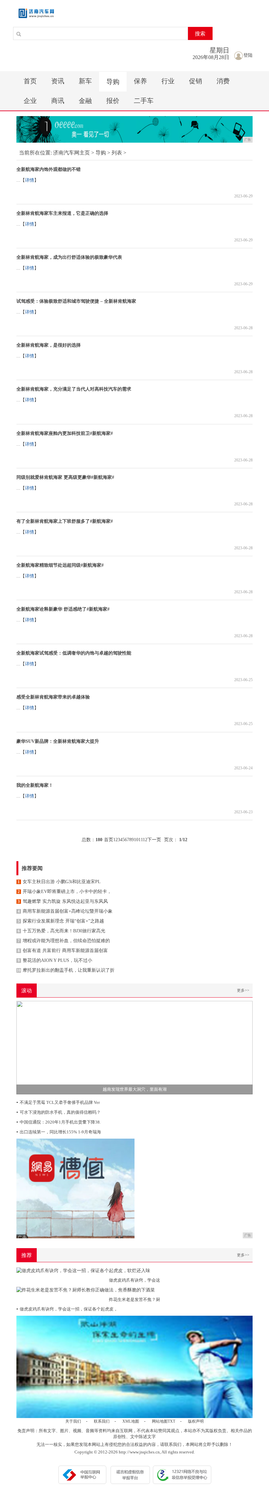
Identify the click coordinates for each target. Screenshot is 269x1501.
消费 (223, 81)
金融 (85, 100)
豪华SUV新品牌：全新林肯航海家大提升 (57, 741)
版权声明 (196, 1421)
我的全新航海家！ (34, 785)
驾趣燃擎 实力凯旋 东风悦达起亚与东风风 (63, 901)
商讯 (57, 100)
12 (145, 839)
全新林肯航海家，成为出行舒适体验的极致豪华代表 (69, 257)
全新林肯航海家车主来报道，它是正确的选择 (62, 213)
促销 (195, 81)
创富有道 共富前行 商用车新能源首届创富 (63, 950)
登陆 (248, 55)
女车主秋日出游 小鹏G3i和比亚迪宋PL (59, 881)
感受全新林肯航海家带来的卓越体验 (53, 697)
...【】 (27, 180)
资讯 (57, 81)
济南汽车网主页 (71, 152)
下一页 (154, 839)
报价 (112, 100)
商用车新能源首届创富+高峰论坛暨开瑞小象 (65, 911)
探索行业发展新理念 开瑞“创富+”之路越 (61, 921)
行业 (168, 81)
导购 (112, 81)
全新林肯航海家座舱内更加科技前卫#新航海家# (64, 433)
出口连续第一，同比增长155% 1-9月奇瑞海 (58, 1131)
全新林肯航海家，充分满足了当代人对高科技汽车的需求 (73, 389)
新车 (85, 81)
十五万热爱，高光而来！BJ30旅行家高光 (61, 930)
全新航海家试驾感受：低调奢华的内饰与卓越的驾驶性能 (73, 653)
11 (140, 839)
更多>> (243, 990)
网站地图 (160, 1421)
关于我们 (73, 1421)
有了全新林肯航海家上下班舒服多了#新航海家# (64, 521)
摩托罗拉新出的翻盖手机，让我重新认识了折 (65, 970)
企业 (30, 100)
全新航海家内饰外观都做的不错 (48, 169)
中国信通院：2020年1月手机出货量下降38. (58, 1122)
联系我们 (102, 1421)
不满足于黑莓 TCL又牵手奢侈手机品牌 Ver (58, 1102)
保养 (140, 81)
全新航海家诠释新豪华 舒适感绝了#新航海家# (63, 609)
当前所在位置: (35, 152)
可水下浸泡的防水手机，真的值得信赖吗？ (58, 1112)
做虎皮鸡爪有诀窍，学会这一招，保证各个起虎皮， (67, 1309)
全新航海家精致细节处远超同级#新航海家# (60, 565)
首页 (30, 81)
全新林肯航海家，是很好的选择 (48, 345)
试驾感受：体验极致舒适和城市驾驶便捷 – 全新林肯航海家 (76, 301)
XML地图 (130, 1421)
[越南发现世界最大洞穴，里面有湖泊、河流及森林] (134, 1047)
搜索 (200, 33)
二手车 (144, 100)
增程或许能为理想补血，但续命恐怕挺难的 (64, 940)
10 (136, 839)
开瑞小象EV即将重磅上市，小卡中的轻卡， (65, 891)
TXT (171, 1421)
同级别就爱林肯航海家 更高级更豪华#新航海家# (65, 477)
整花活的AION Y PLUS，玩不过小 (55, 960)
